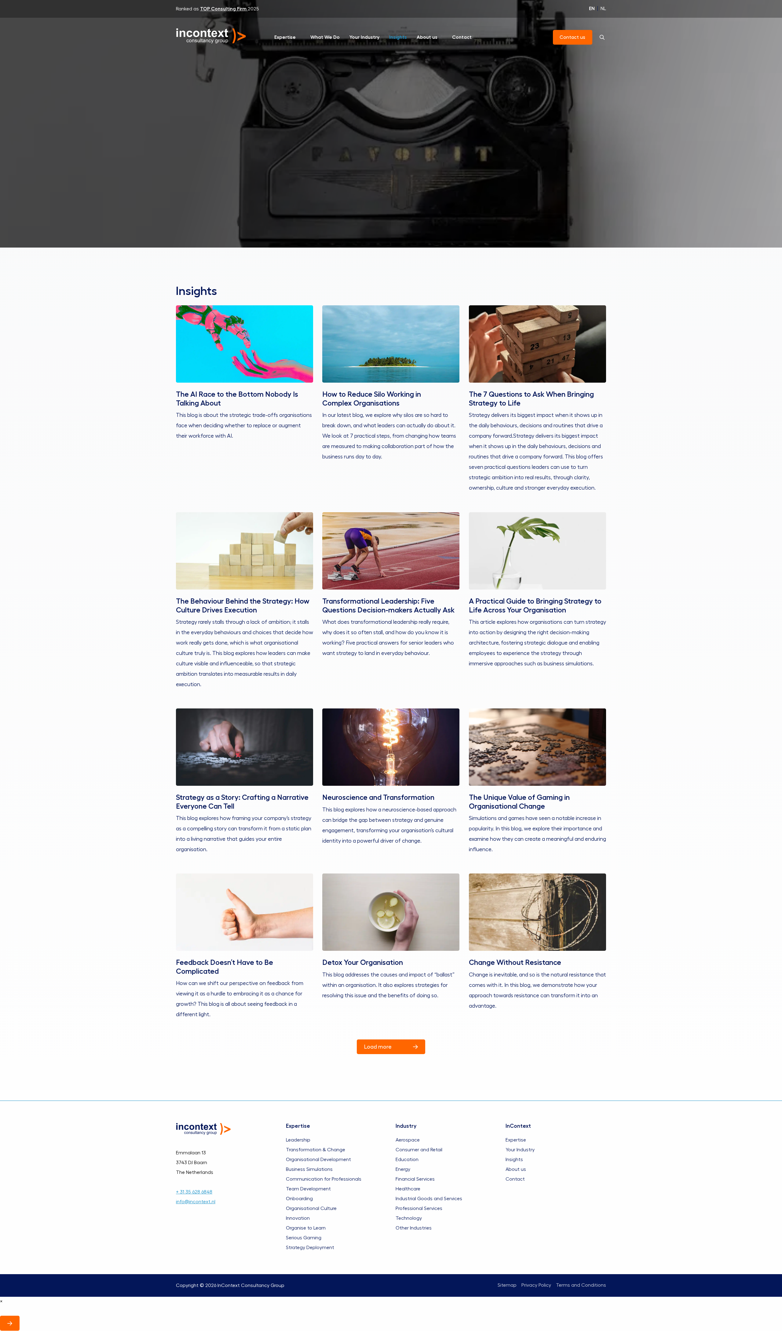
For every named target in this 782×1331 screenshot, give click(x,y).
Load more (378, 1047)
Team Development (308, 1188)
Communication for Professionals (323, 1178)
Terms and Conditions (581, 1285)
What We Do (325, 37)
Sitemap (507, 1285)
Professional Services (419, 1208)
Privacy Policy (536, 1285)
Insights (398, 37)
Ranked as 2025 (217, 8)
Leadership (298, 1139)
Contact (462, 37)
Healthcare (408, 1188)
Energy (403, 1169)
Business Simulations (309, 1169)
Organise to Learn (306, 1227)
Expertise (285, 37)
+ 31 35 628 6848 (194, 1191)
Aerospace (408, 1139)
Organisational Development (318, 1159)
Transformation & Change (315, 1149)
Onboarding (299, 1198)
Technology (409, 1217)
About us (427, 37)
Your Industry (364, 37)
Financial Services (415, 1178)
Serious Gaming (303, 1237)
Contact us (573, 37)
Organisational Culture (311, 1208)
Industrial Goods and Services (429, 1198)
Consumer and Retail (419, 1149)
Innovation (298, 1217)
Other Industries (414, 1227)
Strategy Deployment (310, 1247)
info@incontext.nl (195, 1201)
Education (407, 1159)
